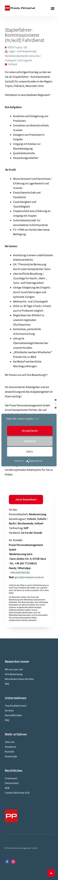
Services (9, 710)
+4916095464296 (19, 572)
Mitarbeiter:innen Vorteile (19, 679)
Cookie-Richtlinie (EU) (17, 792)
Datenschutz (12, 783)
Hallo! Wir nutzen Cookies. (23, 418)
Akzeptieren (30, 430)
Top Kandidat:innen (15, 705)
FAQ (7, 683)
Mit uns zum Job (14, 669)
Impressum (11, 778)
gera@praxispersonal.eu (29, 577)
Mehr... (37, 418)
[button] (53, 8)
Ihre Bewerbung (13, 674)
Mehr (29, 451)
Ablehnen (29, 441)
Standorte (10, 746)
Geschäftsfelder (13, 715)
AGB (7, 787)
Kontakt (9, 751)
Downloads (11, 756)
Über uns (10, 741)
